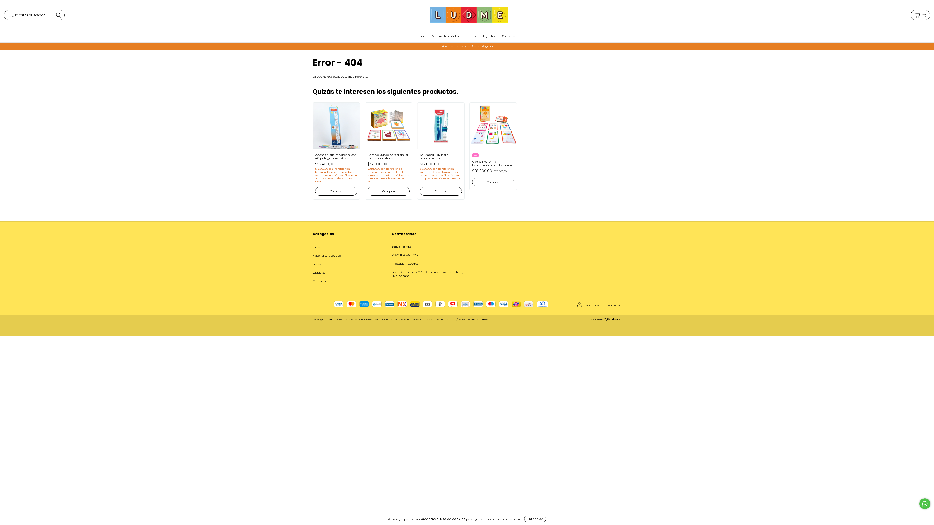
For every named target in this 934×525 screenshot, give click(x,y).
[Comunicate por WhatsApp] (924, 503)
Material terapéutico (446, 36)
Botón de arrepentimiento (475, 319)
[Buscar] (58, 15)
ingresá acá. (447, 319)
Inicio (421, 36)
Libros (471, 36)
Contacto (508, 36)
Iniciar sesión (592, 305)
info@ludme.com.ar (406, 263)
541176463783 (401, 246)
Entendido (535, 519)
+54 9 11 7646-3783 (405, 255)
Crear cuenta (613, 305)
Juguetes (488, 36)
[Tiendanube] (606, 320)
